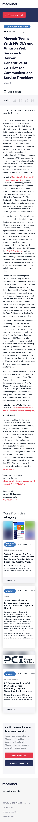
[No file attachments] (20, 100)
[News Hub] (10, 4)
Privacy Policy (8, 807)
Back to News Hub (15, 15)
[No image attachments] (14, 100)
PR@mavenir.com (10, 499)
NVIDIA (9, 250)
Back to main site (13, 791)
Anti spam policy (9, 816)
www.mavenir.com (10, 468)
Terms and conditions (10, 812)
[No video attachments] (32, 100)
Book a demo (17, 755)
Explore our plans (17, 763)
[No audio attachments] (26, 100)
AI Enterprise (18, 250)
